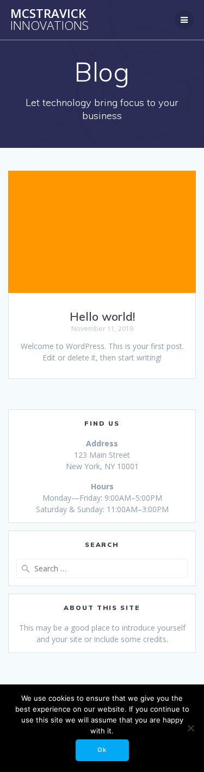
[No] (190, 728)
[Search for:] (102, 568)
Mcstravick (49, 20)
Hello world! (102, 316)
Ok (102, 750)
